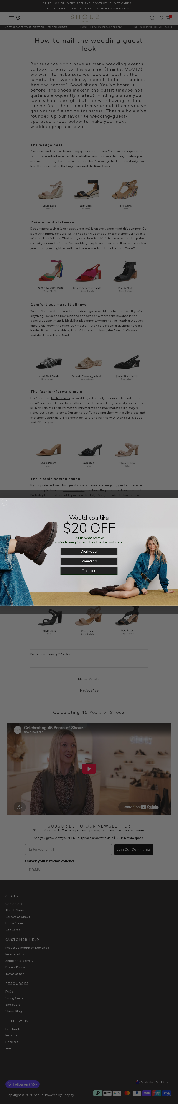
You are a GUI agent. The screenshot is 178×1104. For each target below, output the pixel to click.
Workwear (89, 551)
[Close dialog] (4, 502)
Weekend (89, 561)
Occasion (89, 570)
